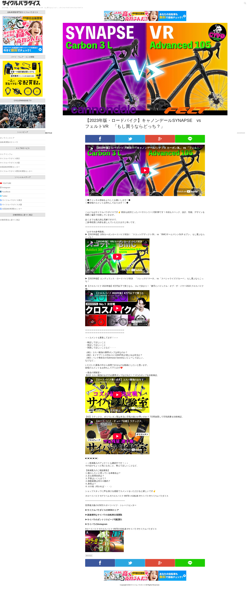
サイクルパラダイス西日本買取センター (16, 171)
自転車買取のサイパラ (9, 142)
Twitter (130, 139)
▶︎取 (103, 519)
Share (100, 139)
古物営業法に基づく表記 (10, 220)
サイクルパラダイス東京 (10, 158)
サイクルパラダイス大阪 (10, 163)
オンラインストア (7, 138)
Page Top (241, 586)
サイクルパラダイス (21, 3)
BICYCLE (48, 133)
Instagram (6, 187)
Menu (3, 3)
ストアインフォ (6, 154)
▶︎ (102, 510)
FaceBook (6, 192)
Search (245, 3)
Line (190, 139)
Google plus (160, 139)
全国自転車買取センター (10, 167)
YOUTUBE (6, 183)
